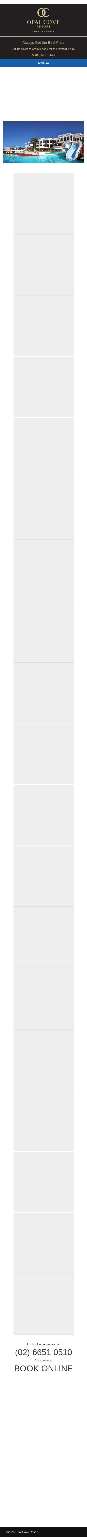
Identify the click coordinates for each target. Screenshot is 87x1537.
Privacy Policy (15, 1481)
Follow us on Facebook (25, 1504)
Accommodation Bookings (22, 1450)
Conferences (14, 1414)
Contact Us (13, 1474)
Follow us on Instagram (26, 1510)
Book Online (43, 1368)
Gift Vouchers (14, 1462)
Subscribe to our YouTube (27, 1516)
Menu (42, 62)
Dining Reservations (19, 1456)
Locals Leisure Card (19, 1468)
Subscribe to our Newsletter (29, 1498)
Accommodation (16, 1408)
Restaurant (13, 1426)
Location (11, 1432)
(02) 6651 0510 (44, 54)
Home (10, 1402)
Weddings (12, 1420)
